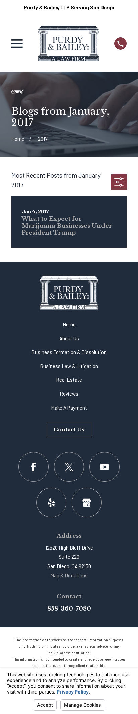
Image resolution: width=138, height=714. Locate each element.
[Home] (68, 43)
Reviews (69, 394)
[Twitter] (69, 467)
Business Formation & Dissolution (69, 352)
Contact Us (69, 429)
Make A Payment (69, 408)
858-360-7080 (69, 608)
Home (69, 324)
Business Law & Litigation (69, 366)
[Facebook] (33, 467)
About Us (69, 338)
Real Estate (69, 380)
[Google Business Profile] (86, 502)
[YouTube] (104, 467)
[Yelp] (51, 502)
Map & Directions (69, 575)
